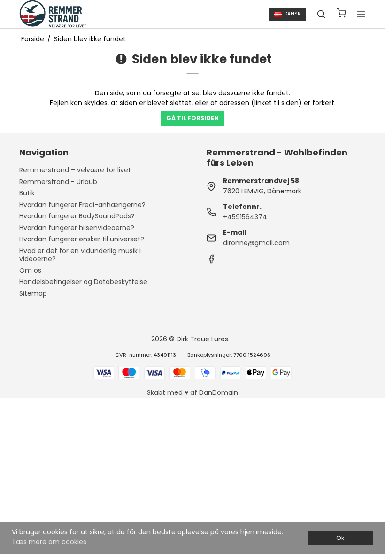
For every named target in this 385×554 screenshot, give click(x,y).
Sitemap (33, 293)
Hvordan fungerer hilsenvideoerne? (76, 227)
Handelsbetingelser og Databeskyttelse (83, 281)
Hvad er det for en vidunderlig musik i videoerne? (80, 255)
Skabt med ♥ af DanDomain (192, 392)
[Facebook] (211, 261)
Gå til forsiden (192, 118)
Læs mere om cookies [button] (49, 541)
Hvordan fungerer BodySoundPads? (77, 216)
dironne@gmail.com (256, 242)
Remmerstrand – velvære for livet (75, 170)
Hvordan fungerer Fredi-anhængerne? (82, 204)
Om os (30, 270)
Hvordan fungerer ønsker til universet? (81, 239)
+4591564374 (245, 217)
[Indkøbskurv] (341, 14)
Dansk (292, 13)
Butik (27, 193)
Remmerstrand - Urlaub (58, 181)
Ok (340, 538)
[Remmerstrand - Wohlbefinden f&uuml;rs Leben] (53, 14)
